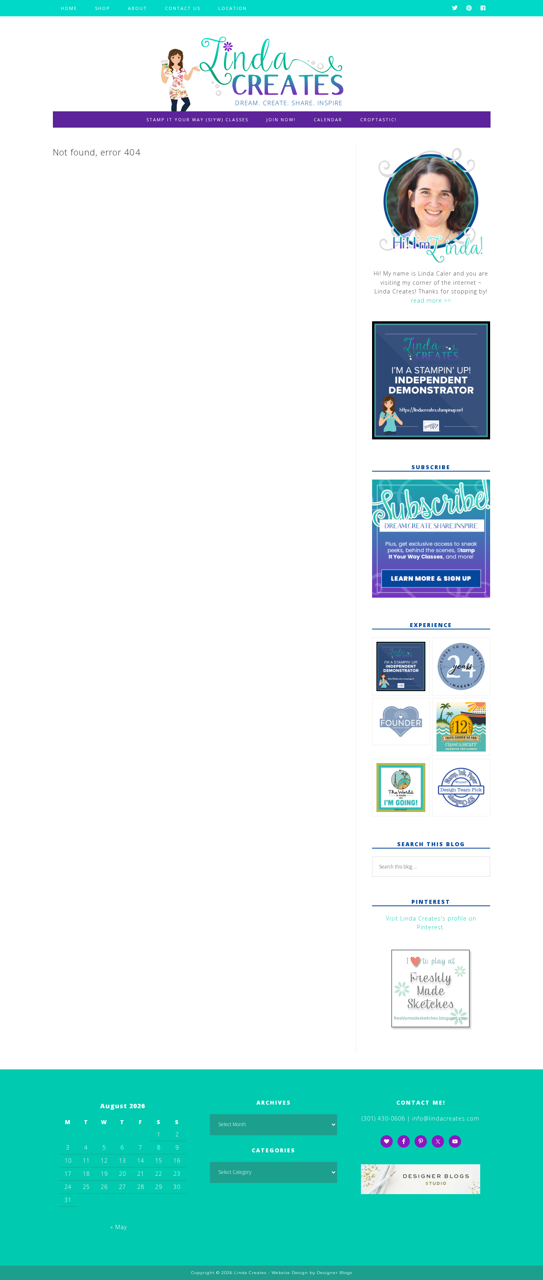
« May (118, 1227)
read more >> (431, 300)
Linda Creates (271, 69)
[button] (401, 667)
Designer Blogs (334, 1272)
